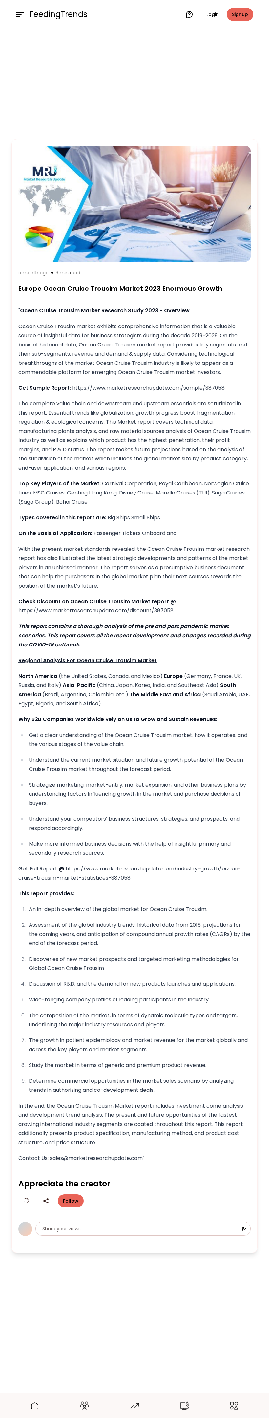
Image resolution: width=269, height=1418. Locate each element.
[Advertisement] (134, 82)
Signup (240, 14)
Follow (70, 1201)
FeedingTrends (58, 14)
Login (212, 14)
